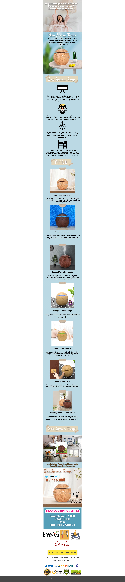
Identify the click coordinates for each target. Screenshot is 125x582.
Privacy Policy (58, 580)
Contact (67, 580)
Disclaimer (63, 580)
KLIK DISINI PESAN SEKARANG (62, 552)
